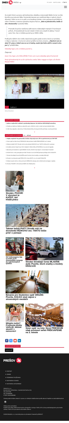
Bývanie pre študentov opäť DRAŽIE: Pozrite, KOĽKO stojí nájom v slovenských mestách (30, 150)
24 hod (29, 135)
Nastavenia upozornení (13, 384)
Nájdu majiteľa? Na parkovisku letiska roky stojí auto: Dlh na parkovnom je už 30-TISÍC (32, 138)
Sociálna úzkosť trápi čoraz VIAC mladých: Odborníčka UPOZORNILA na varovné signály (30, 147)
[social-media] (5, 402)
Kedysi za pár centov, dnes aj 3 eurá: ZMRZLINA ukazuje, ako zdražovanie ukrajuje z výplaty (31, 161)
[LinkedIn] (19, 341)
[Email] (15, 341)
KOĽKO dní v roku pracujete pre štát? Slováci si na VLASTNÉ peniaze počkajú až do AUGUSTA (31, 152)
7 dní (24, 135)
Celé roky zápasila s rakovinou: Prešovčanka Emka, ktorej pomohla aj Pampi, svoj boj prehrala (32, 129)
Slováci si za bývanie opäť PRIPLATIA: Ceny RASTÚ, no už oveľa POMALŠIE (26, 158)
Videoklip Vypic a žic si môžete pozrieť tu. (18, 49)
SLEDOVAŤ (9, 350)
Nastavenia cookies (12, 380)
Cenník (8, 374)
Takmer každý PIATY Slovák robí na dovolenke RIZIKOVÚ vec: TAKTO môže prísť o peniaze (30, 144)
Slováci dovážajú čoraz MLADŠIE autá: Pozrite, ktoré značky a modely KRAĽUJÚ (28, 155)
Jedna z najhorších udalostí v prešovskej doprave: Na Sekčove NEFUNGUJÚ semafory (31, 123)
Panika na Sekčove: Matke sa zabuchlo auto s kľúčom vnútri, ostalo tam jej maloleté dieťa (30, 126)
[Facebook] (7, 341)
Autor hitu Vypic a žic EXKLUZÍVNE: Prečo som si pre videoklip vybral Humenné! (31, 56)
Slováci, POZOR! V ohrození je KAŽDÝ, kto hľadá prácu (21, 163)
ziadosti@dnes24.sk (58, 398)
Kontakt (9, 371)
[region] (20, 2)
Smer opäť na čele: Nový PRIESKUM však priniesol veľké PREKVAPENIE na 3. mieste (29, 141)
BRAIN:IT (40, 414)
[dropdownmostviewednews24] (34, 168)
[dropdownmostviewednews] (34, 132)
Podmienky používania (13, 377)
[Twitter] (11, 341)
